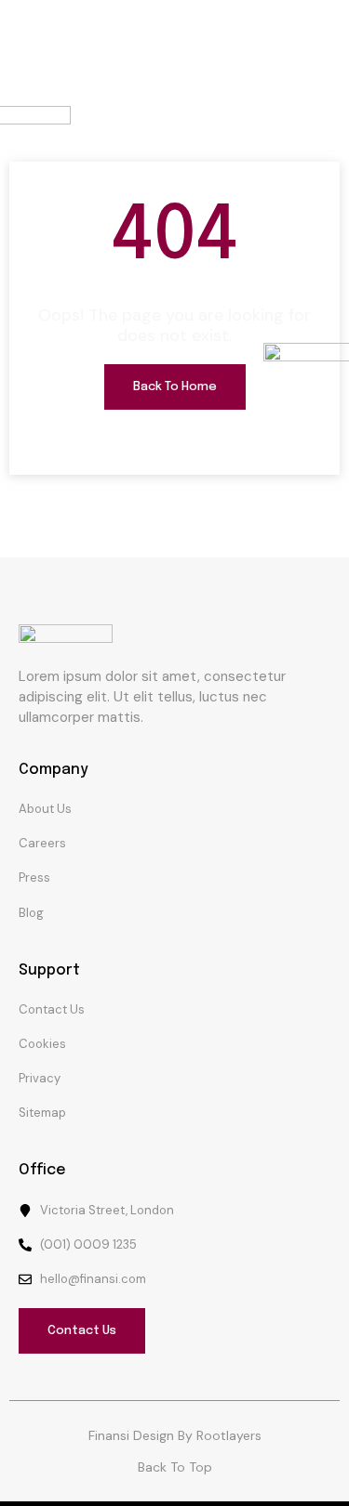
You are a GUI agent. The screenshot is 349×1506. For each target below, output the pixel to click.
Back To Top (175, 1467)
